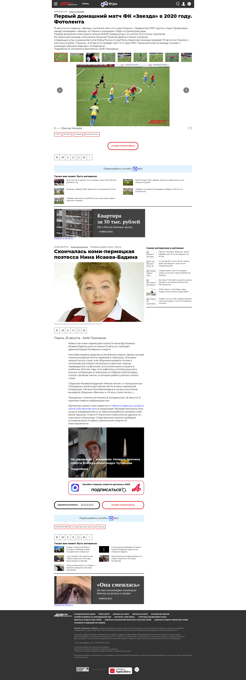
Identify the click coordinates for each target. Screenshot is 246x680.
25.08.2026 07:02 (61, 247)
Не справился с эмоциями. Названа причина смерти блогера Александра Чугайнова (105, 461)
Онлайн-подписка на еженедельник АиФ (92, 617)
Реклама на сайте (121, 614)
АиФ (59, 128)
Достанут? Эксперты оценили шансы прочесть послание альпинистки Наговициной (175, 282)
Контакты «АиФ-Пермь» (124, 617)
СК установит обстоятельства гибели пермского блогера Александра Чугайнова (79, 558)
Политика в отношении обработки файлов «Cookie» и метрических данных (102, 651)
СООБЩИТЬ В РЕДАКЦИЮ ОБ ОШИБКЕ (89, 623)
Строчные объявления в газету (152, 617)
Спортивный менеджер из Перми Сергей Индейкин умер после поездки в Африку (126, 549)
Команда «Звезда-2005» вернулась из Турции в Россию (90, 189)
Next (186, 90)
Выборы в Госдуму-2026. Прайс (88, 620)
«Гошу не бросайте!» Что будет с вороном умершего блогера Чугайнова (80, 567)
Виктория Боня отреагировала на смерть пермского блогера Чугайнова (126, 558)
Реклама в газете (140, 614)
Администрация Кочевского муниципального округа (78, 324)
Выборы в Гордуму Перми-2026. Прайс (171, 620)
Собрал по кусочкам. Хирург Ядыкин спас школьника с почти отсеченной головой (175, 301)
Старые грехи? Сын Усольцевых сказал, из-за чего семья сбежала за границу (174, 272)
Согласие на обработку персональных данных (91, 647)
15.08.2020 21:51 (60, 12)
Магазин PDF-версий (160, 614)
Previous (59, 90)
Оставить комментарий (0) (123, 146)
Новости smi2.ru (63, 238)
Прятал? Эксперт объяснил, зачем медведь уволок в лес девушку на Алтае (174, 254)
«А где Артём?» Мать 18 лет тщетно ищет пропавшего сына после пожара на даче (174, 263)
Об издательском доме (84, 614)
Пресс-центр (104, 614)
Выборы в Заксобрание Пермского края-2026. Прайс (128, 620)
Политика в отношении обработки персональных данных (96, 649)
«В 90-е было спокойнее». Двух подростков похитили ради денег (174, 290)
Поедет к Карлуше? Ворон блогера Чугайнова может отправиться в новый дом (78, 549)
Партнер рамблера (98, 669)
